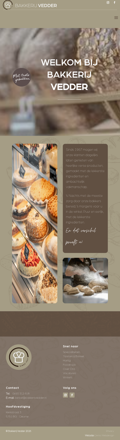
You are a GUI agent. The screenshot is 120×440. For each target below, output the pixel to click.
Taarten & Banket (73, 356)
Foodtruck (69, 364)
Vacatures (69, 373)
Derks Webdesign (104, 435)
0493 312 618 (20, 393)
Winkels (67, 377)
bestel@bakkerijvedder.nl (30, 397)
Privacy (110, 431)
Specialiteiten (71, 352)
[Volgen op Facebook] (114, 2)
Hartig (67, 360)
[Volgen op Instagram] (107, 2)
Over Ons (69, 369)
